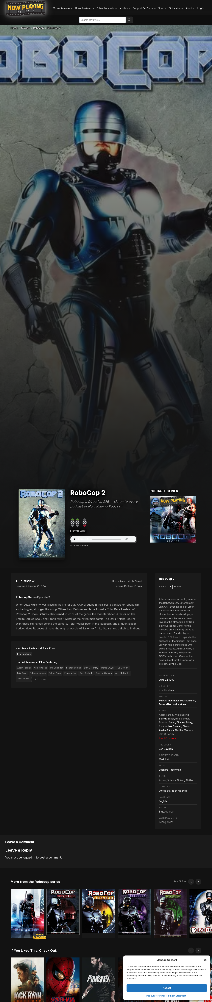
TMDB (170, 822)
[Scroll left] (191, 882)
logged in (29, 857)
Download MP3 (80, 545)
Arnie (123, 581)
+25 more (39, 679)
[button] (205, 960)
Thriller (189, 780)
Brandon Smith (73, 668)
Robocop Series (26, 597)
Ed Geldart (123, 668)
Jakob (130, 581)
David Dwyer (107, 668)
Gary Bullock (86, 673)
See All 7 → (180, 881)
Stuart (138, 581)
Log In (200, 8)
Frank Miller (70, 673)
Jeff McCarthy (122, 673)
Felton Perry (55, 673)
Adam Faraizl (24, 668)
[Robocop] (173, 519)
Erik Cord (21, 673)
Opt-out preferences (156, 996)
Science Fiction (175, 780)
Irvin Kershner (24, 654)
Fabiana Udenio (38, 673)
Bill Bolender (56, 668)
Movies (25, 28)
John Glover (23, 678)
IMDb (162, 822)
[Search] (129, 20)
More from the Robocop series (35, 882)
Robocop (38, 28)
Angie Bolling (40, 668)
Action (162, 780)
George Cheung (104, 673)
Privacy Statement (177, 996)
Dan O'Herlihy (91, 668)
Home (14, 28)
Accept (167, 987)
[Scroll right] (198, 882)
